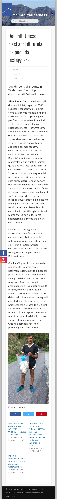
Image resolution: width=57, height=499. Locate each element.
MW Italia (16, 69)
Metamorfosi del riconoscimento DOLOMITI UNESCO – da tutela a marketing (17, 429)
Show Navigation (44, 25)
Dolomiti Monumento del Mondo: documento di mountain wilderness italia (17, 461)
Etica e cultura (18, 78)
